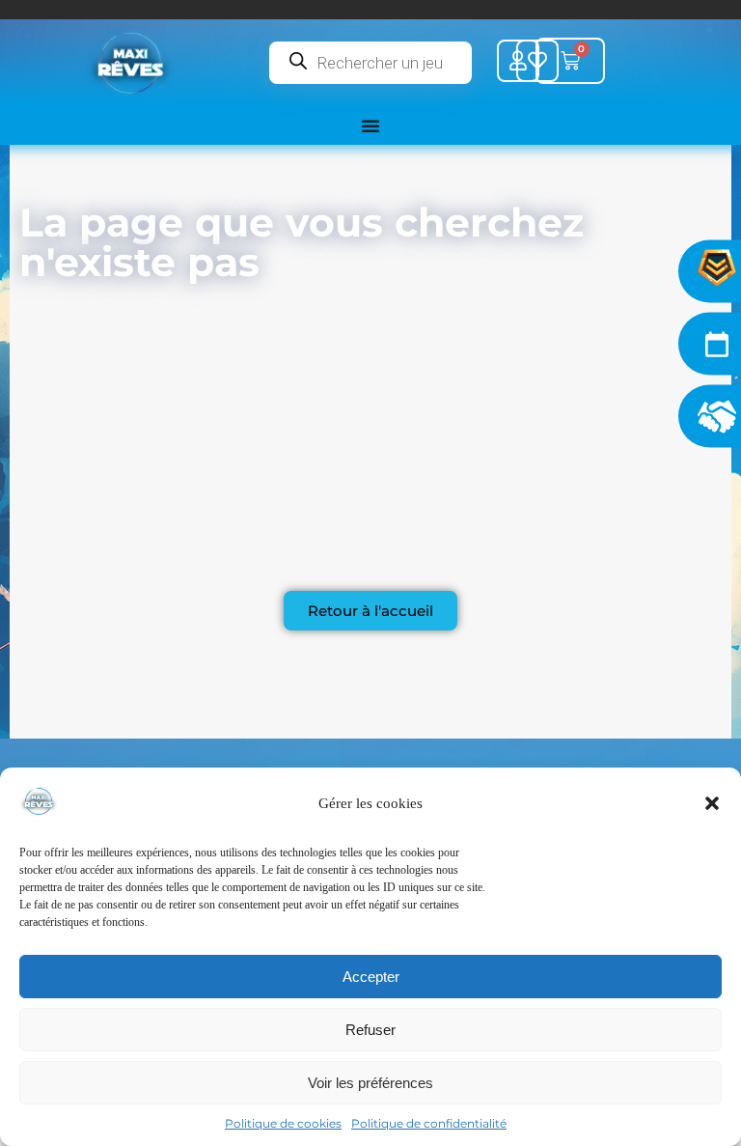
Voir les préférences (370, 1083)
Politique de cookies (283, 1123)
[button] (712, 803)
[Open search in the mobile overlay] (370, 63)
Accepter (371, 976)
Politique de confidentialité (429, 1123)
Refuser (370, 1029)
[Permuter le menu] (370, 125)
